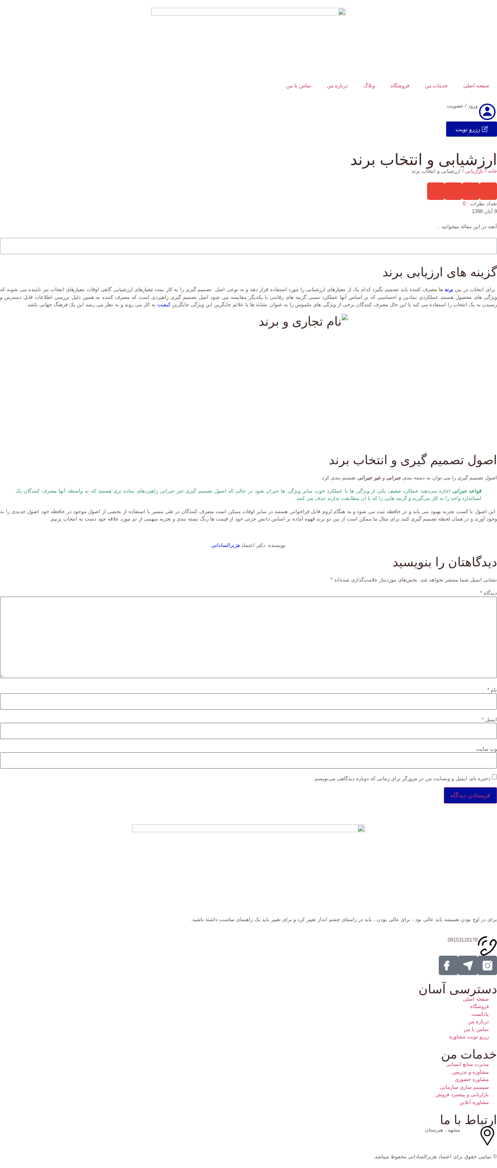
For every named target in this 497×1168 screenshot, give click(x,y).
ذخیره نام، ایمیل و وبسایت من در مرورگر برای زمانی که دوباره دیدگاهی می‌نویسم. (401, 778)
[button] (488, 191)
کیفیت (163, 304)
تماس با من (298, 86)
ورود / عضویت (462, 106)
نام (492, 689)
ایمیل (489, 719)
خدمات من (436, 86)
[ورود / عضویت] (487, 111)
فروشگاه (400, 86)
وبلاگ (369, 86)
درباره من (337, 86)
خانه (492, 171)
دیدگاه (488, 592)
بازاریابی (474, 171)
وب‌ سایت (486, 748)
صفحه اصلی (476, 86)
